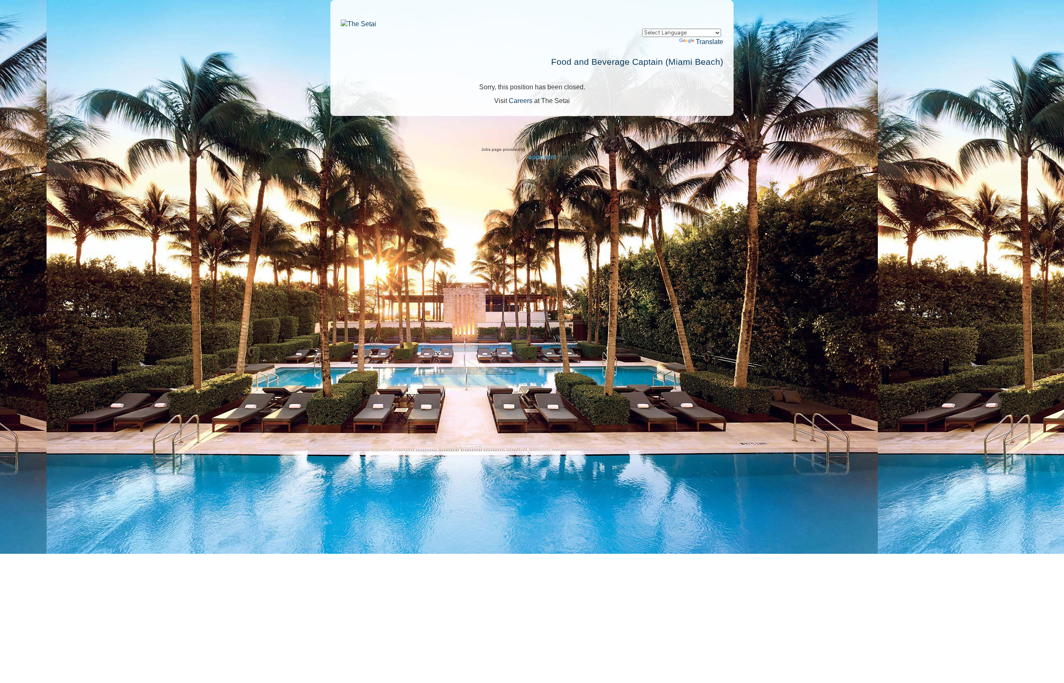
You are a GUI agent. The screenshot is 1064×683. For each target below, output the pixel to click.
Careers (520, 100)
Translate (709, 41)
